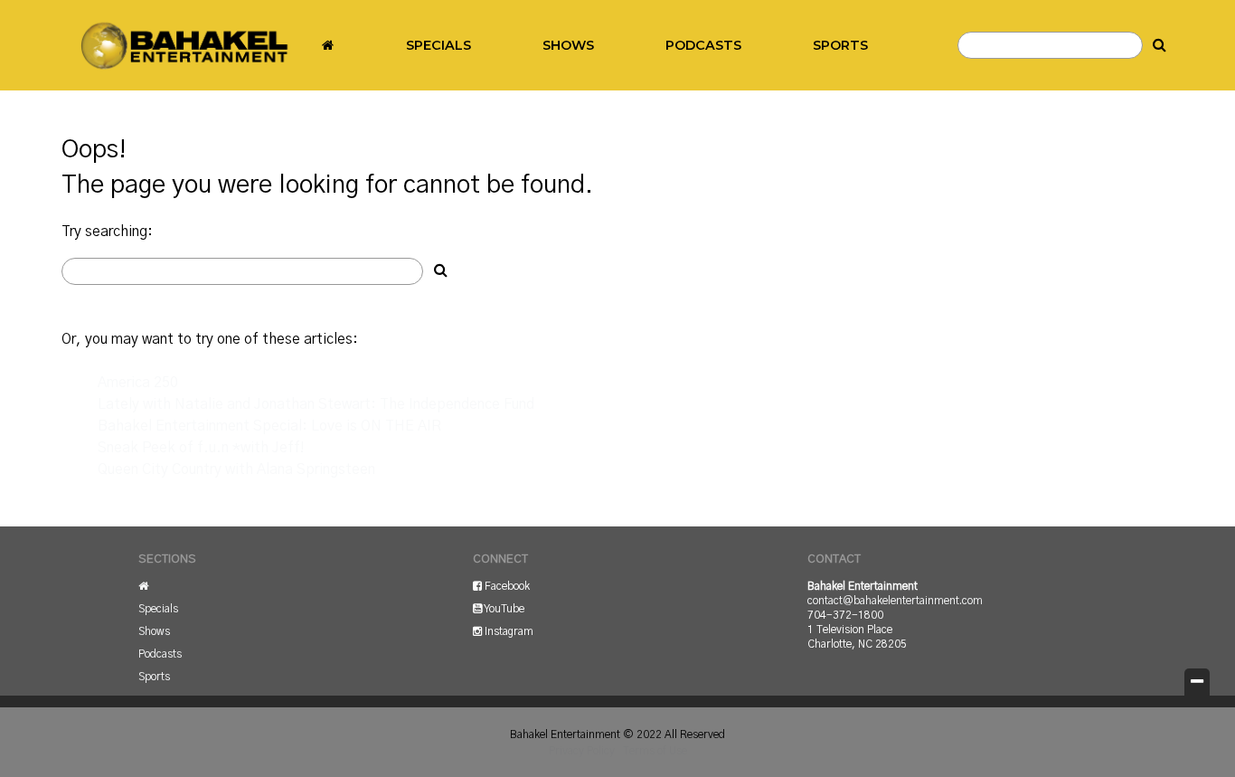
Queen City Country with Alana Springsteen (236, 469)
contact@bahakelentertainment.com (895, 600)
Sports (840, 45)
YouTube (503, 608)
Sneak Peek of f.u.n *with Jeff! (201, 448)
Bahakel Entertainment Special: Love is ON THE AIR (269, 426)
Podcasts (703, 45)
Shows (568, 45)
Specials (438, 45)
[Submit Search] (1160, 45)
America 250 (138, 382)
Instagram (507, 631)
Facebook (506, 586)
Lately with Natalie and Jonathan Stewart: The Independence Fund (316, 404)
